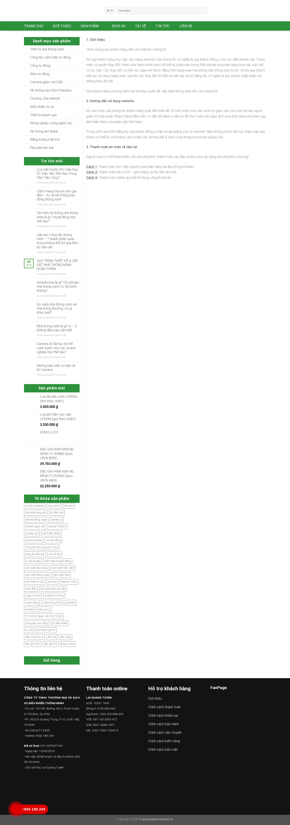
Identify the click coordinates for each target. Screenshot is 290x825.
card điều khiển (51, 533)
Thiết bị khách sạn (43, 115)
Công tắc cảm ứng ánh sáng (41, 547)
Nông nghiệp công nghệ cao (51, 123)
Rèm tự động (39, 74)
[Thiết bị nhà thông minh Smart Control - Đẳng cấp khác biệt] (61, 10)
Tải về (140, 26)
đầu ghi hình (32, 643)
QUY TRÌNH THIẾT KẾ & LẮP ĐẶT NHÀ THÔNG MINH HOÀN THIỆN (57, 265)
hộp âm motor (69, 581)
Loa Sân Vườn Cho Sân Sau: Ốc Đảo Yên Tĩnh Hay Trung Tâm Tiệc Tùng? (58, 173)
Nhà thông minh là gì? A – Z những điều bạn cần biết (57, 328)
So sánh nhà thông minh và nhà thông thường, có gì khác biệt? (56, 308)
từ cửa (29, 630)
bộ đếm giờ (56, 512)
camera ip (56, 519)
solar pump (44, 609)
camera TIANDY (57, 526)
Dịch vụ (118, 26)
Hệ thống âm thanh (44, 131)
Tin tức (162, 26)
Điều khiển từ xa (42, 107)
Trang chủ (33, 26)
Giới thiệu (62, 26)
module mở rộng (54, 595)
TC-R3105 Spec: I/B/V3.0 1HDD (43, 616)
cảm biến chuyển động (58, 561)
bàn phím (53, 505)
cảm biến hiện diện (63, 567)
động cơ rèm (67, 643)
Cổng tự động (40, 66)
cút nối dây (54, 554)
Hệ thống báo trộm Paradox (51, 90)
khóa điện (30, 588)
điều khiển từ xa (34, 637)
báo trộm (68, 505)
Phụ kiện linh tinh (42, 148)
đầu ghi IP (50, 643)
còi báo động (53, 540)
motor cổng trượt (52, 602)
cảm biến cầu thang (36, 567)
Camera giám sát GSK (46, 82)
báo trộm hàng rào (35, 512)
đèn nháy (65, 637)
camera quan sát (34, 526)
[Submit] (203, 10)
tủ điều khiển (59, 623)
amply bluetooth (34, 505)
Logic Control (33, 595)
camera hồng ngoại (36, 519)
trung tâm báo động (36, 623)
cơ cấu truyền (33, 561)
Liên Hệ (185, 26)
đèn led (52, 637)
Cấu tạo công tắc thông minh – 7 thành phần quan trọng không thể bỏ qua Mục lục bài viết (58, 241)
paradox (70, 602)
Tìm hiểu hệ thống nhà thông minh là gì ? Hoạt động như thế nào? (57, 217)
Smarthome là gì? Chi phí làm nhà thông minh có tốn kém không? (58, 286)
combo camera (33, 540)
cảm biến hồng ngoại (37, 574)
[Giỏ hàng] (264, 26)
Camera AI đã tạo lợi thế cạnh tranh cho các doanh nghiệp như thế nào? (56, 348)
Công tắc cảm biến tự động (50, 57)
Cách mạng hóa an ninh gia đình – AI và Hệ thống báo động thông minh (56, 195)
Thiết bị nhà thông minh (47, 49)
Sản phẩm (90, 26)
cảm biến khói (61, 574)
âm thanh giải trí (46, 630)
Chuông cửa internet (45, 98)
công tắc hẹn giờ (34, 554)
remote (29, 609)
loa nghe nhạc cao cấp (53, 588)
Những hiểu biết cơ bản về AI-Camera (56, 368)
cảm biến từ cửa (34, 581)
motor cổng (31, 602)
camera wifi (31, 533)
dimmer (52, 581)
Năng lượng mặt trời (45, 139)
